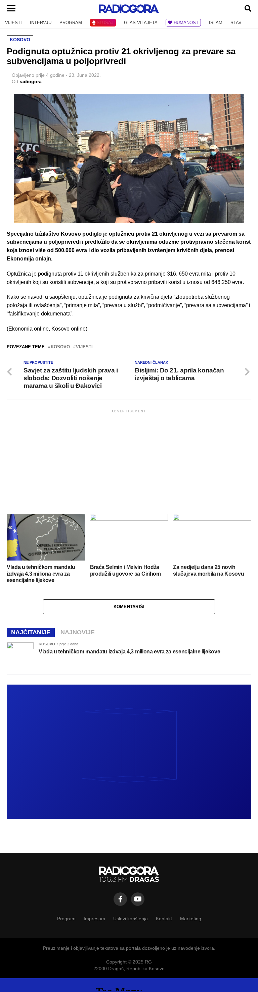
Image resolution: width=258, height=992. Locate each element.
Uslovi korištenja (130, 918)
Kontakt (164, 918)
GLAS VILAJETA (141, 22)
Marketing (190, 918)
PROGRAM (70, 22)
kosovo (60, 347)
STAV (236, 22)
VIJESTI (13, 22)
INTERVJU (40, 22)
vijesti (84, 347)
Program (66, 918)
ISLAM (215, 22)
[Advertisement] (129, 461)
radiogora (30, 81)
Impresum (94, 918)
